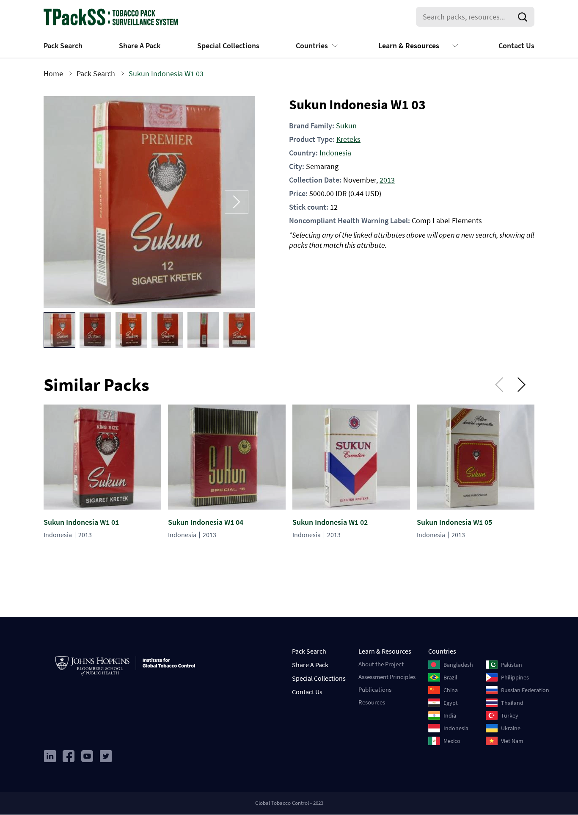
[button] (59, 330)
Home (53, 73)
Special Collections (228, 45)
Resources (371, 702)
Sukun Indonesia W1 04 (205, 522)
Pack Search (63, 45)
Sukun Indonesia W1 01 (81, 522)
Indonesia (335, 153)
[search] (524, 17)
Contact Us (516, 45)
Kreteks (348, 139)
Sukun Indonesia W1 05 (454, 522)
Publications (374, 689)
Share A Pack (139, 45)
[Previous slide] (62, 201)
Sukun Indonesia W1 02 (330, 522)
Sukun (346, 125)
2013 (387, 180)
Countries (312, 45)
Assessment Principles (387, 677)
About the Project (381, 664)
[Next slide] (236, 201)
